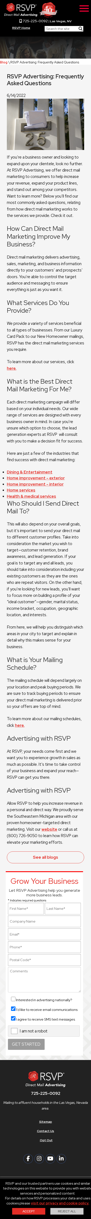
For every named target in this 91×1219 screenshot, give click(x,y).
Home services (21, 490)
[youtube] (50, 1159)
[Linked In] (61, 1159)
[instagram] (39, 1159)
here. (11, 368)
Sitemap (45, 1122)
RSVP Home (21, 28)
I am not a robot (33, 1031)
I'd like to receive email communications (47, 1009)
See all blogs (45, 857)
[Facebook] (28, 1159)
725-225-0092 (35, 21)
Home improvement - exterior (36, 478)
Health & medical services (31, 496)
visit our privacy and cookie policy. (60, 1203)
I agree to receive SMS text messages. (46, 1019)
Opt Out (46, 1140)
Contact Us (45, 1131)
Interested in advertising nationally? (44, 1000)
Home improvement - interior (35, 484)
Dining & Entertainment (29, 472)
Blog (4, 62)
